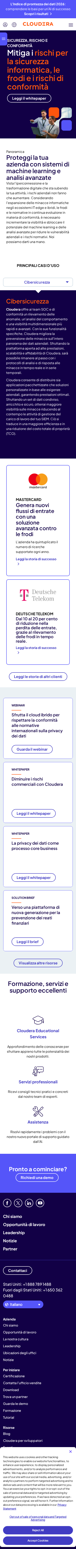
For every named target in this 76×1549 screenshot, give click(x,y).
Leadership (14, 1232)
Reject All (38, 1530)
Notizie (10, 1240)
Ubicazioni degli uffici (19, 1353)
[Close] (70, 1451)
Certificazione (14, 1376)
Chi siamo (12, 1216)
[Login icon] (5, 25)
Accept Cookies (38, 1540)
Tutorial (8, 1417)
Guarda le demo (15, 1403)
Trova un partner (15, 1397)
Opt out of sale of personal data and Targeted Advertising (38, 1518)
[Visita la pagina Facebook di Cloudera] (7, 1203)
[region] (38, 1497)
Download (11, 1390)
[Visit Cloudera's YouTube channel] (40, 1203)
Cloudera (13, 309)
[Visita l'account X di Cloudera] (18, 1203)
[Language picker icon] (14, 25)
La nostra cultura (15, 1339)
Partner (10, 1248)
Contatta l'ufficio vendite (22, 1383)
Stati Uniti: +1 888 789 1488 (27, 1284)
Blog (6, 1433)
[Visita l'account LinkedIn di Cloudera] (29, 1203)
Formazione (12, 1410)
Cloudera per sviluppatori (23, 1440)
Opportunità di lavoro (24, 1224)
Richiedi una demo (37, 1177)
